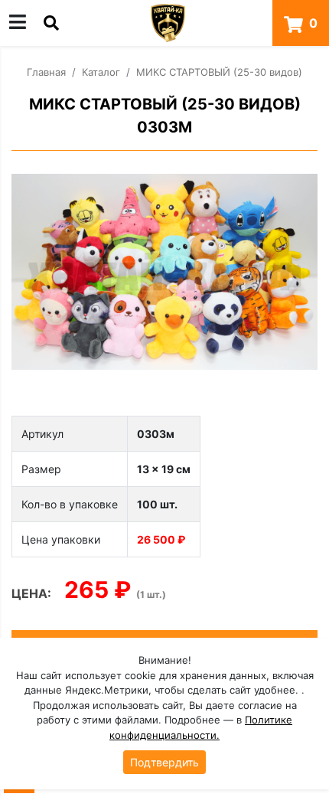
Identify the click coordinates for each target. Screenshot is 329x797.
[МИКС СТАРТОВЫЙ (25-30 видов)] (164, 272)
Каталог (101, 72)
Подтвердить (164, 762)
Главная (46, 72)
